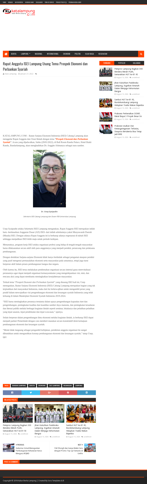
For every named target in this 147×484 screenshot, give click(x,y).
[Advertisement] (92, 28)
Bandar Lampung (19, 385)
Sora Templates (54, 481)
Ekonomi (66, 53)
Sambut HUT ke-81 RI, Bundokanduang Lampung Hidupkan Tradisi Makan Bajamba (78, 429)
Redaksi (10, 2)
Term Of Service (49, 2)
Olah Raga (89, 53)
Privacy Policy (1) (61, 2)
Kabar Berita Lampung (27, 481)
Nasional (38, 53)
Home (4, 2)
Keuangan (67, 385)
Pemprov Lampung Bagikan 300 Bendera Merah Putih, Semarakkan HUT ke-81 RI (17, 428)
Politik (78, 53)
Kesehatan (102, 53)
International (53, 53)
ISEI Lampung (54, 385)
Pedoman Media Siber (75, 2)
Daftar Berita (19, 2)
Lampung (24, 53)
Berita (13, 53)
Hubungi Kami (29, 2)
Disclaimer (39, 2)
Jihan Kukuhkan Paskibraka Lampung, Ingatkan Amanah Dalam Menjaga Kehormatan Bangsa (47, 429)
